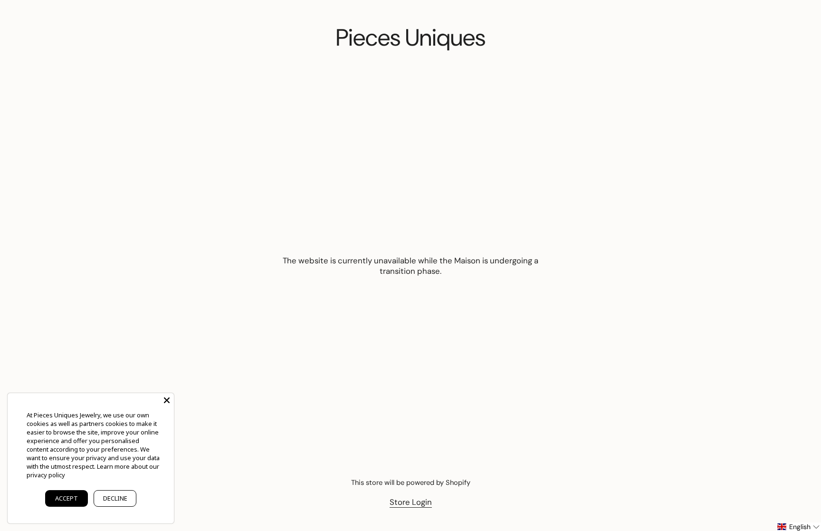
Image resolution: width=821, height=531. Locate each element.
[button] (798, 526)
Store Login (411, 502)
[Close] (167, 400)
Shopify (458, 482)
